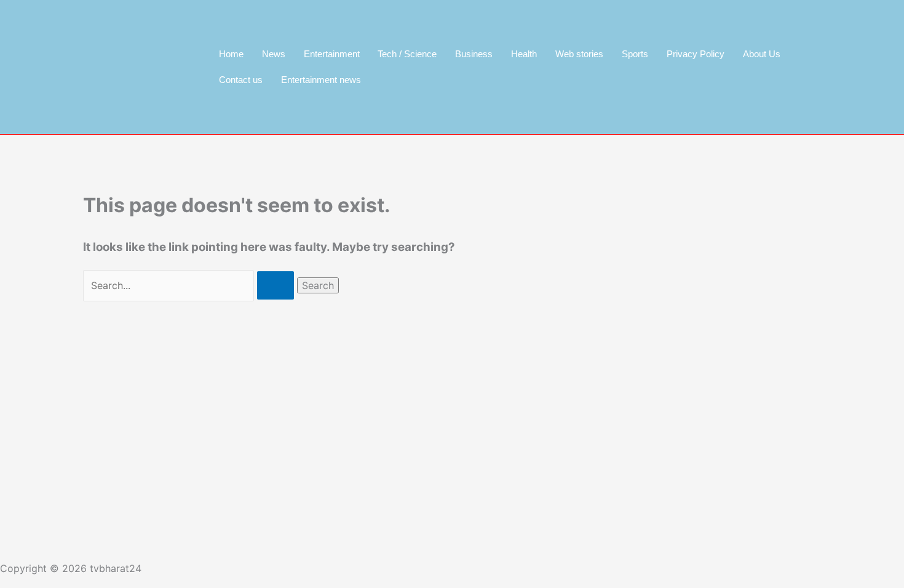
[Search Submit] (275, 285)
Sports (635, 54)
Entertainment (332, 54)
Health (524, 54)
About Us (761, 54)
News (273, 54)
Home (231, 54)
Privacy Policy (695, 54)
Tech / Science (407, 54)
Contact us (241, 79)
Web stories (579, 54)
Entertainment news (321, 79)
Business (474, 54)
